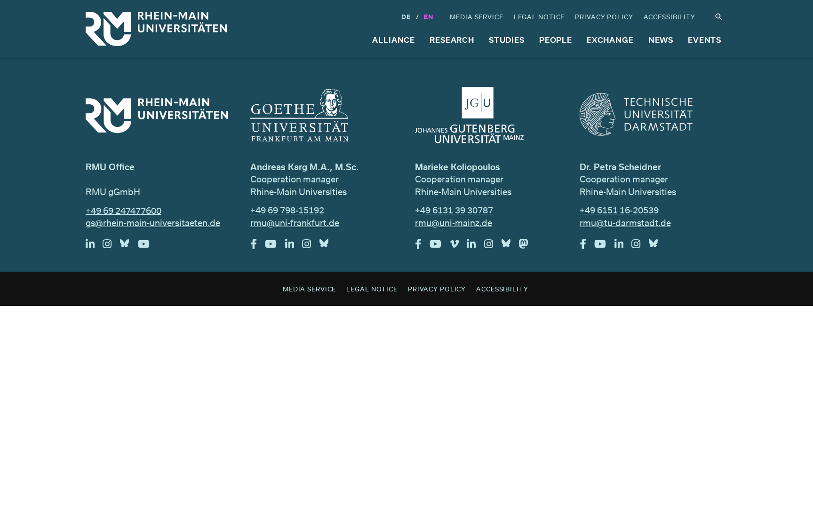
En (428, 16)
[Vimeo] (458, 246)
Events (704, 39)
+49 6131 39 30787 (454, 210)
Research (452, 39)
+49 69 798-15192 (287, 210)
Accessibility (669, 16)
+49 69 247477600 (123, 210)
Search (719, 17)
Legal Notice (539, 16)
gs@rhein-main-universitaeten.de (153, 223)
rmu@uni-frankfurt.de (294, 223)
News (661, 39)
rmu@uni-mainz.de (453, 223)
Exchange (610, 39)
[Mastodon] (528, 246)
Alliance (393, 39)
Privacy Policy (604, 16)
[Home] (156, 29)
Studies (507, 39)
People (555, 39)
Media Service (476, 16)
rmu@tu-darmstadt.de (625, 223)
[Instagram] (111, 246)
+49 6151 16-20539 (619, 210)
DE (406, 16)
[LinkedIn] (94, 246)
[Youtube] (148, 246)
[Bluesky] (129, 246)
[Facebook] (257, 246)
